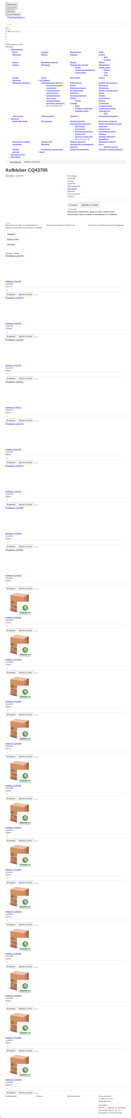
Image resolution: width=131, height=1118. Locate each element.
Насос (101, 144)
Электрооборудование (108, 116)
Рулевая (73, 103)
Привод (102, 96)
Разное (73, 98)
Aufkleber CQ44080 (13, 954)
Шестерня (16, 80)
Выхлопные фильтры (84, 131)
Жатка (42, 152)
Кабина (44, 55)
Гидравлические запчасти (52, 83)
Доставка (11, 244)
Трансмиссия (104, 111)
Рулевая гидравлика (83, 108)
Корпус (73, 85)
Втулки (78, 67)
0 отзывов (72, 209)
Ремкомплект (104, 65)
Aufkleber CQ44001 (13, 828)
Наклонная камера (78, 88)
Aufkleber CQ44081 (13, 996)
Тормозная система (107, 108)
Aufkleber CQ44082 (13, 1038)
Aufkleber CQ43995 (13, 744)
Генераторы (80, 134)
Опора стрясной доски (108, 90)
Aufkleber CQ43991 (13, 575)
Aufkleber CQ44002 (13, 870)
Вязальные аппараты (21, 83)
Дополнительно (73, 1096)
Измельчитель (76, 83)
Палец (101, 93)
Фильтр (102, 78)
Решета (102, 101)
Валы (77, 106)
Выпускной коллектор (108, 121)
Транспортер (17, 116)
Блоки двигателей (19, 121)
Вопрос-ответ (13, 239)
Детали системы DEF (84, 137)
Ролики (15, 78)
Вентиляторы (46, 121)
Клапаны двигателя (107, 137)
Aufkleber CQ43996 (13, 786)
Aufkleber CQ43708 (13, 281)
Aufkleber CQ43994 (13, 702)
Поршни (15, 149)
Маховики (45, 144)
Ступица (107, 60)
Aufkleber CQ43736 (13, 491)
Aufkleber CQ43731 (13, 407)
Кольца (15, 62)
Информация (11, 1096)
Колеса (102, 55)
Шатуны (15, 152)
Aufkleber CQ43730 (13, 365)
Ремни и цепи (104, 67)
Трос (106, 72)
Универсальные (47, 116)
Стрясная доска (105, 106)
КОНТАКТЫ (15, 157)
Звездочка (16, 55)
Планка (15, 65)
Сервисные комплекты (79, 149)
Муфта (102, 62)
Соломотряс (104, 103)
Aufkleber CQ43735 (13, 449)
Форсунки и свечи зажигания (111, 149)
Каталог (39, 1096)
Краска (78, 101)
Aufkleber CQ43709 (13, 323)
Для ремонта (44, 80)
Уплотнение (75, 78)
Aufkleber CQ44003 (13, 912)
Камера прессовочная (108, 83)
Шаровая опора (81, 111)
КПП (105, 113)
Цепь (106, 75)
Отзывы (11, 234)
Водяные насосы (111, 147)
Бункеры (44, 52)
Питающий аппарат (78, 96)
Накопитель (104, 88)
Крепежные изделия (49, 62)
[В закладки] (6, 223)
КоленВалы (103, 139)
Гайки (101, 52)
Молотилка (103, 85)
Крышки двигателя (77, 142)
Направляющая (76, 90)
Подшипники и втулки (79, 65)
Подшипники (80, 72)
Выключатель (75, 52)
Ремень (107, 70)
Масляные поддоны (107, 142)
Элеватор (74, 116)
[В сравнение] (9, 223)
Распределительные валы (52, 149)
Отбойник (74, 93)
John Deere (72, 189)
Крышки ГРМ (46, 142)
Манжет (73, 62)
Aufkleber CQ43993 (13, 660)
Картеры (102, 134)
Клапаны (73, 55)
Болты (15, 52)
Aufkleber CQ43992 (13, 618)
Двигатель (14, 119)
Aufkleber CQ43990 (13, 533)
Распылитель (104, 98)
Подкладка (45, 65)
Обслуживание (16, 49)
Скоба (43, 78)
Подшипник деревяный (85, 70)
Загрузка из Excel (17, 154)
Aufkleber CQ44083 (13, 1080)
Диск (106, 57)
